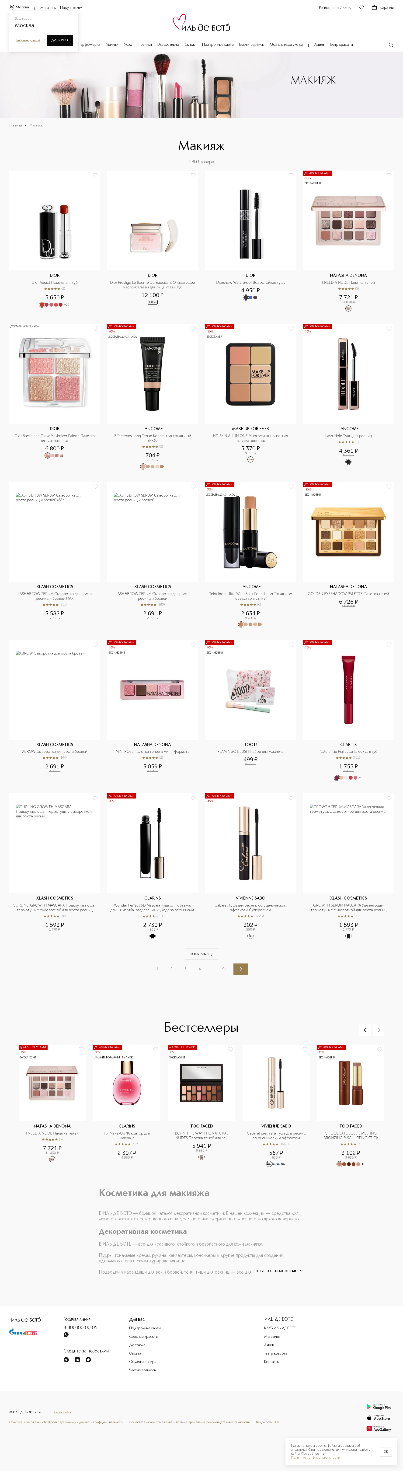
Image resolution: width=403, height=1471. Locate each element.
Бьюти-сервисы (251, 45)
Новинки (145, 45)
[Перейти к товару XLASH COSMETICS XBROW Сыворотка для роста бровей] (54, 710)
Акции (319, 45)
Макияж (112, 45)
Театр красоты (341, 45)
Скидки (191, 45)
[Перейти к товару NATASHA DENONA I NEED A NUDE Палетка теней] (348, 241)
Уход (128, 45)
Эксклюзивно (168, 45)
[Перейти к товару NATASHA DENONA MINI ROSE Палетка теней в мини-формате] (152, 710)
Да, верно (59, 40)
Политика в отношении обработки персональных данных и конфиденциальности (66, 1422)
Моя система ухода (286, 45)
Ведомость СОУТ (268, 1422)
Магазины (48, 8)
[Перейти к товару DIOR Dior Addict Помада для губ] (54, 241)
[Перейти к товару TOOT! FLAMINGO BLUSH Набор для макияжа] (250, 710)
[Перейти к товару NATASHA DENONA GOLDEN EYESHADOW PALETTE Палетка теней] (348, 555)
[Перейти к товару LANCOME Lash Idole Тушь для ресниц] (348, 397)
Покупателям (71, 8)
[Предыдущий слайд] (365, 1030)
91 (224, 969)
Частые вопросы (142, 1370)
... (213, 969)
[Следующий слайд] (378, 1030)
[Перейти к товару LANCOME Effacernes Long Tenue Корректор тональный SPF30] (152, 397)
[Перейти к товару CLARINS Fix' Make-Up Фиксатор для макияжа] (130, 1106)
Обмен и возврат (143, 1362)
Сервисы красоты (143, 1337)
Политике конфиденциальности (315, 1458)
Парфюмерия (89, 45)
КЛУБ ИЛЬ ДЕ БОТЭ (280, 1328)
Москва (22, 7)
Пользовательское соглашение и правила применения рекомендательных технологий (189, 1422)
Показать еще (201, 954)
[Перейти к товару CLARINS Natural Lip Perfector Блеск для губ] (348, 710)
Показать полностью (275, 1271)
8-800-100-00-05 (80, 1328)
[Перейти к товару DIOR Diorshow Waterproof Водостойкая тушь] (250, 241)
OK (386, 1451)
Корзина (387, 8)
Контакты (271, 1362)
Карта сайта (62, 1412)
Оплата (135, 1353)
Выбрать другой (28, 40)
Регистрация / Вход (335, 8)
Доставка (137, 1345)
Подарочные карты (218, 45)
